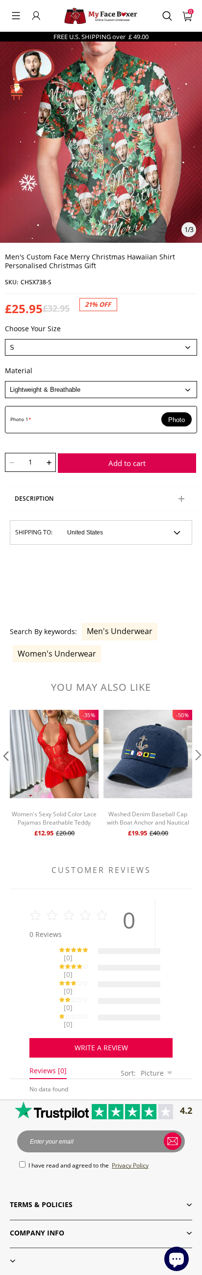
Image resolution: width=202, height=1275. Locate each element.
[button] (16, 15)
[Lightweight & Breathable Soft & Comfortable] (101, 389)
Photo (176, 420)
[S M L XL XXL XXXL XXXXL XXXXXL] (101, 347)
